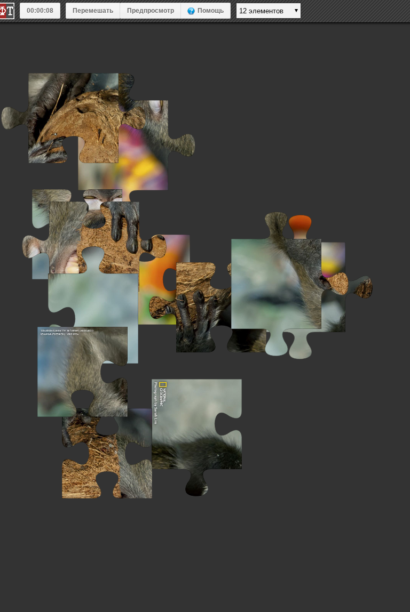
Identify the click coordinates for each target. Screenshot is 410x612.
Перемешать (93, 10)
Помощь (211, 10)
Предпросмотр (150, 10)
